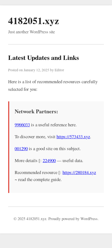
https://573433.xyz (73, 136)
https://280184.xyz (79, 172)
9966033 (22, 124)
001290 (21, 148)
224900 (49, 160)
